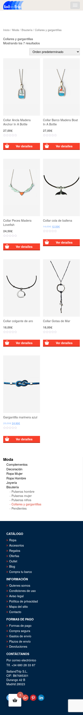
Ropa (12, 540)
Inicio (6, 30)
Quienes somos (19, 585)
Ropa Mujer (14, 473)
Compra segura (19, 631)
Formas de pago (20, 625)
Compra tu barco (20, 572)
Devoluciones (18, 646)
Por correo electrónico (21, 660)
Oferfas (14, 556)
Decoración (14, 469)
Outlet (13, 561)
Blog (12, 566)
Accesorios (16, 545)
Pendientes (19, 508)
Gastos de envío (20, 636)
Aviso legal (16, 596)
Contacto (15, 612)
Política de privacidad (23, 601)
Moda (15, 30)
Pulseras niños (21, 500)
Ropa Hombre (16, 478)
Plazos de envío (20, 641)
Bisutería (26, 30)
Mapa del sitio (18, 606)
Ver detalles (24, 146)
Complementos (17, 464)
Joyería (11, 482)
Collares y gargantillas (26, 504)
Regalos (14, 550)
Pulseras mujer (21, 496)
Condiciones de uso (22, 591)
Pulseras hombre (22, 491)
